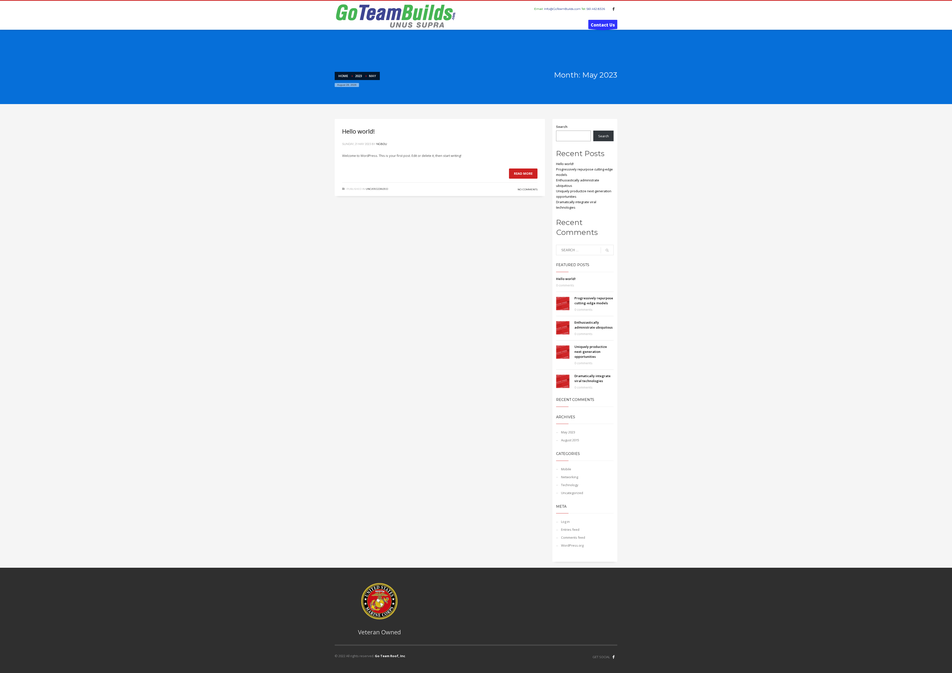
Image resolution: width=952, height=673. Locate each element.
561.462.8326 (596, 9)
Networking (569, 477)
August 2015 (570, 440)
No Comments (527, 189)
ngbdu (381, 144)
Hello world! (358, 131)
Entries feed (570, 529)
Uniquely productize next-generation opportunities (590, 351)
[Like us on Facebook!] (613, 657)
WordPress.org (572, 545)
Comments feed (573, 537)
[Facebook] (613, 9)
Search (561, 126)
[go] (607, 250)
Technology (569, 485)
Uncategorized (377, 189)
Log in (565, 521)
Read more (523, 173)
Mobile (566, 469)
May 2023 (568, 432)
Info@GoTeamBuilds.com (562, 9)
